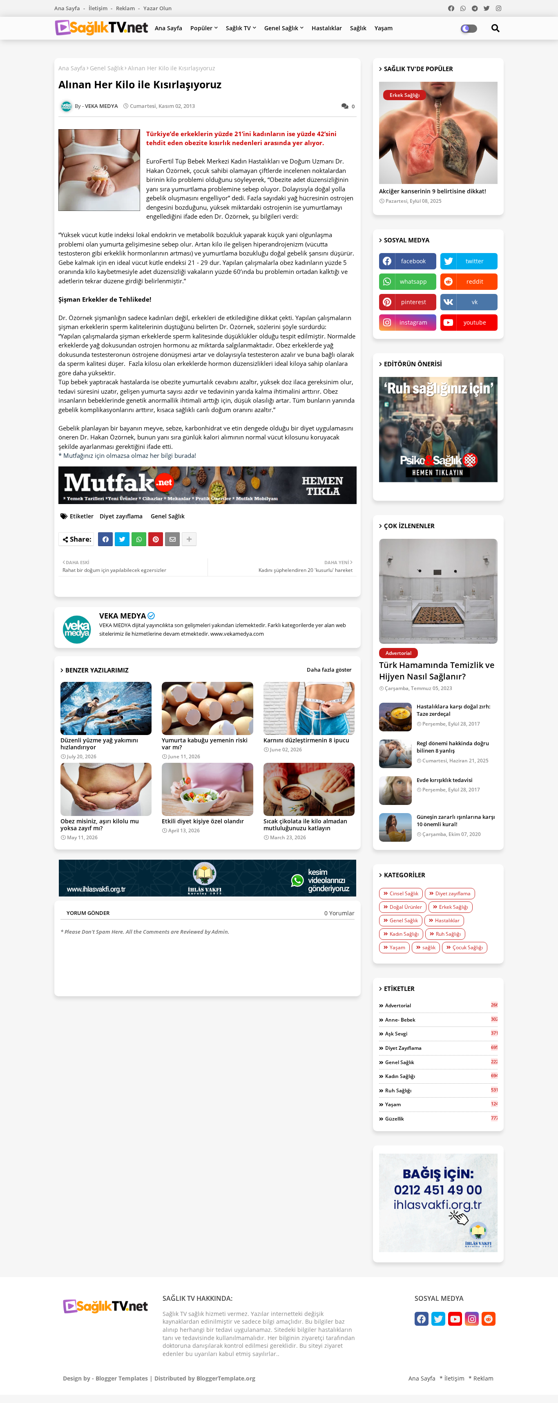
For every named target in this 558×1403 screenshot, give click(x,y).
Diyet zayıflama (121, 516)
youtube (475, 322)
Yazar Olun (157, 8)
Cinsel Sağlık (404, 893)
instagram (413, 322)
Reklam (126, 8)
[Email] (172, 539)
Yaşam (384, 28)
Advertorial (441, 1005)
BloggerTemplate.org (225, 1378)
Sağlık (358, 28)
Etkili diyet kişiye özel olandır (203, 821)
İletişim (99, 8)
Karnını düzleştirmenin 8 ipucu (306, 740)
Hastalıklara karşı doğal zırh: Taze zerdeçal (454, 710)
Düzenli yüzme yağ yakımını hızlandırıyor (99, 744)
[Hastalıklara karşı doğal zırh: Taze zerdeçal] (395, 717)
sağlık (428, 947)
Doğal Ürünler (406, 906)
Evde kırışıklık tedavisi (445, 780)
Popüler (201, 28)
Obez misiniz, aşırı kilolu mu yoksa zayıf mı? (99, 824)
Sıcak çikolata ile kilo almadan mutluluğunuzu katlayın (305, 824)
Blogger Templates (122, 1378)
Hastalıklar (327, 28)
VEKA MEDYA (122, 616)
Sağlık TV (238, 28)
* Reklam (481, 1378)
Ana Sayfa (67, 8)
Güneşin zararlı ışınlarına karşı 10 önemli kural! (456, 820)
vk (475, 302)
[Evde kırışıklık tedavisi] (395, 790)
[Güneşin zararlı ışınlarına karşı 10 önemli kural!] (395, 827)
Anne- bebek (441, 1019)
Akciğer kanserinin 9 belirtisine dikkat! (432, 191)
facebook (413, 261)
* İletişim (452, 1378)
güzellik (441, 1118)
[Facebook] (105, 539)
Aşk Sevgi (441, 1033)
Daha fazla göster (329, 669)
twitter (475, 261)
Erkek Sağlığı (453, 906)
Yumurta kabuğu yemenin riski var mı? (205, 744)
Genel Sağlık (281, 28)
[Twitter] (122, 539)
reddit (474, 281)
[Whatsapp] (139, 539)
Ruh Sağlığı (448, 933)
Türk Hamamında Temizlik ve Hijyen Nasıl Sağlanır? (437, 670)
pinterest (413, 302)
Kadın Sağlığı (404, 933)
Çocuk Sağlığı (468, 947)
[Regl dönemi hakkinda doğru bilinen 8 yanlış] (395, 754)
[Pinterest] (155, 539)
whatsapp (413, 281)
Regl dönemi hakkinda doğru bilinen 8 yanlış (453, 747)
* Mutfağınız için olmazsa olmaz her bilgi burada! (127, 455)
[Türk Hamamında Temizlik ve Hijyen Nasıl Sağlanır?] (438, 591)
